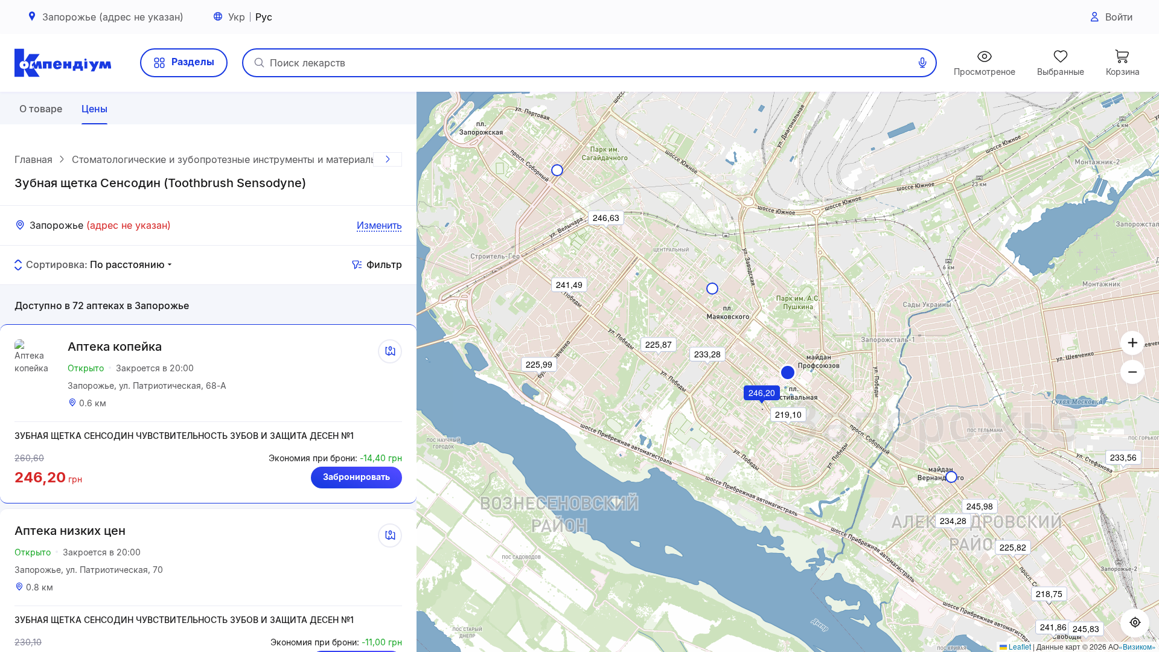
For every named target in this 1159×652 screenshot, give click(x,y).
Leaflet (1019, 646)
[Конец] (387, 159)
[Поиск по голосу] (922, 63)
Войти (1118, 17)
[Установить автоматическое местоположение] (1134, 623)
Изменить (379, 225)
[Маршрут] (390, 351)
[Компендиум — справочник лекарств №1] (62, 62)
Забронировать (356, 476)
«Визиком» (1137, 646)
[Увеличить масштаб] (1132, 343)
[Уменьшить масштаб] (1132, 372)
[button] (787, 372)
